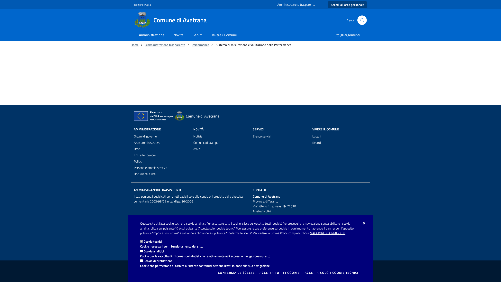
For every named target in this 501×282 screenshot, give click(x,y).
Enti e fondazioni (145, 155)
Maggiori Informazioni (327, 233)
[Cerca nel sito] (362, 20)
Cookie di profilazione (158, 260)
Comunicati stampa (205, 142)
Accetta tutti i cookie (279, 272)
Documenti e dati (145, 174)
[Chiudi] (364, 223)
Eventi (316, 142)
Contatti (259, 190)
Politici (138, 161)
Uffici (137, 148)
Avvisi (197, 148)
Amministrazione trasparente (296, 4)
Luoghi (316, 136)
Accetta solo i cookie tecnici (331, 272)
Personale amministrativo (150, 167)
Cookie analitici (154, 251)
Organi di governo (145, 136)
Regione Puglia (142, 5)
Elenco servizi (261, 136)
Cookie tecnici (153, 241)
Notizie (197, 136)
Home (135, 44)
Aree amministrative (147, 142)
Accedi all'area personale (347, 4)
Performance (200, 44)
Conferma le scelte (236, 272)
